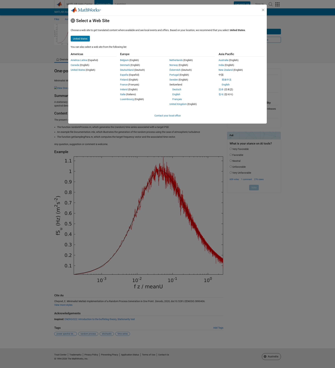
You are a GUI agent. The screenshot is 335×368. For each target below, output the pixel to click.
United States (78, 70)
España (124, 74)
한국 (221, 94)
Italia (122, 94)
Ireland (124, 89)
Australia (223, 60)
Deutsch (176, 89)
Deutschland (127, 70)
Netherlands (176, 60)
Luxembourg (127, 99)
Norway (173, 65)
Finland (124, 79)
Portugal (174, 74)
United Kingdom (178, 104)
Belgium (124, 60)
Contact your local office (167, 115)
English (176, 94)
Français (177, 99)
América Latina (79, 60)
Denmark (125, 65)
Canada (75, 65)
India (221, 65)
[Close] (263, 9)
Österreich (175, 70)
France (124, 84)
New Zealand (226, 70)
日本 (221, 89)
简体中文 (227, 79)
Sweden (173, 79)
